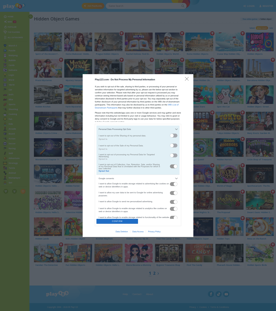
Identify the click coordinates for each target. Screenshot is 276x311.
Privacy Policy (154, 231)
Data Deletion (122, 231)
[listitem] (138, 129)
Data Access (138, 231)
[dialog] (138, 155)
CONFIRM (117, 221)
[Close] (187, 80)
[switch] (173, 136)
